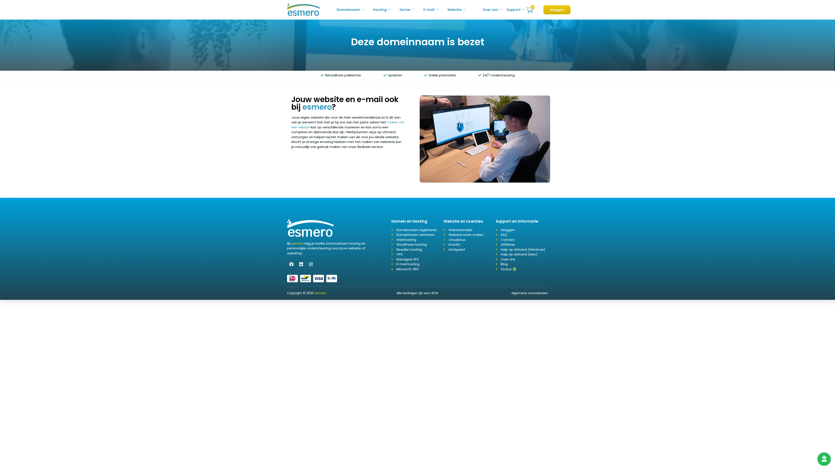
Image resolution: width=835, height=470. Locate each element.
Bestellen (530, 10)
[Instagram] (311, 264)
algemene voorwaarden (529, 293)
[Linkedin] (301, 264)
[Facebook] (291, 264)
